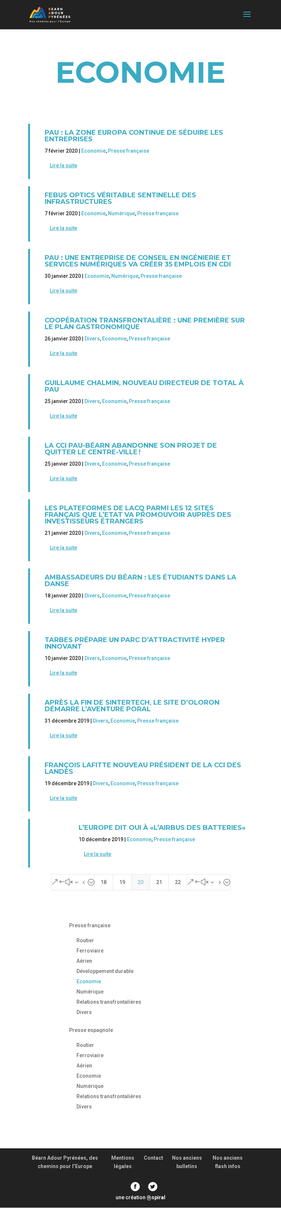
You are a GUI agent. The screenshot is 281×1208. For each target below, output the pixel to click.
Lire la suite (63, 165)
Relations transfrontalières (108, 1002)
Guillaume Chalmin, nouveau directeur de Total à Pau (144, 386)
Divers (92, 339)
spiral (156, 1197)
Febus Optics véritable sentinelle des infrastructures (120, 198)
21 (159, 882)
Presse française (128, 151)
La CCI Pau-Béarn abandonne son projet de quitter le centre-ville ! (131, 448)
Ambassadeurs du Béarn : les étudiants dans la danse (140, 580)
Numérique (121, 213)
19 (122, 882)
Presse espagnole (91, 1030)
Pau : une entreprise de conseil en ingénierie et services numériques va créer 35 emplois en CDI (138, 261)
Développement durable (105, 971)
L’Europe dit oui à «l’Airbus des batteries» (162, 828)
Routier (85, 940)
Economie (93, 151)
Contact (153, 1158)
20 (140, 882)
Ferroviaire (90, 951)
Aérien (84, 961)
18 (103, 882)
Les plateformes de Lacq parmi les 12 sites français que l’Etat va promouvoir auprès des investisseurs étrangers (138, 514)
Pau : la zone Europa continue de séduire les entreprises (134, 135)
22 (178, 882)
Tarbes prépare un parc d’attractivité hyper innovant (135, 643)
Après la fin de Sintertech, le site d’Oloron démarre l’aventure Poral (132, 705)
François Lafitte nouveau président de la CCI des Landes (143, 768)
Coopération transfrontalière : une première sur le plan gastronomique (145, 323)
